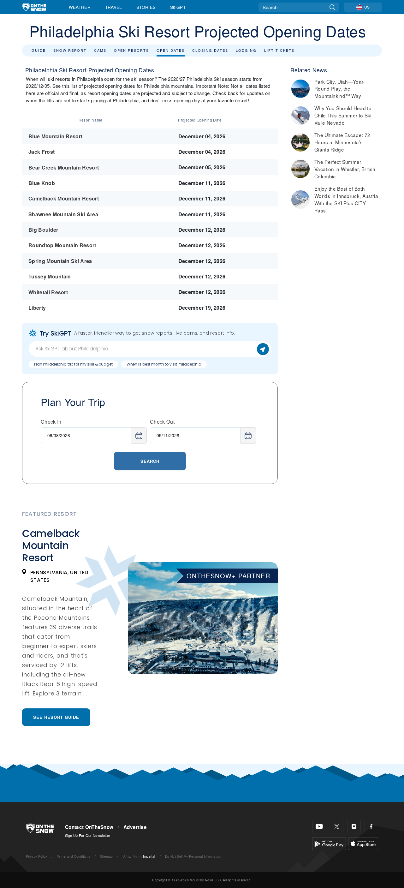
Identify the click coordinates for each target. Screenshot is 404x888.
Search (149, 461)
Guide (39, 50)
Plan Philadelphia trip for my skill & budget (73, 364)
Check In (51, 421)
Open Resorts (131, 50)
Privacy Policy (36, 856)
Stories (146, 7)
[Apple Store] (363, 843)
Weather (80, 7)
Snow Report (69, 50)
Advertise (135, 827)
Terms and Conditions (73, 856)
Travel (113, 7)
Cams (100, 50)
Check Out (162, 421)
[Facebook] (371, 826)
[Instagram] (354, 826)
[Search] (332, 7)
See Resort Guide (56, 717)
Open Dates (171, 50)
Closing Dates (210, 50)
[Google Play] (329, 843)
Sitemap (106, 856)
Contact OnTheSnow (89, 827)
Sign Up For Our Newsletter (87, 835)
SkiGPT (178, 7)
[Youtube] (319, 826)
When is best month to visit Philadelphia (164, 364)
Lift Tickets (279, 50)
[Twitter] (336, 826)
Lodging (246, 50)
